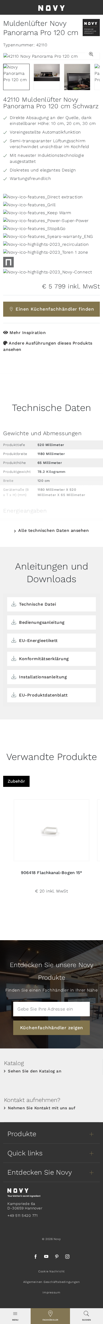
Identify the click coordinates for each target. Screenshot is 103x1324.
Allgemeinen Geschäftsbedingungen (51, 1282)
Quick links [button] (25, 1153)
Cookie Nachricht (51, 1271)
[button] (92, 54)
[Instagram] (67, 1257)
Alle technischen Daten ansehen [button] (53, 530)
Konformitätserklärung (44, 658)
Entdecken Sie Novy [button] (39, 1172)
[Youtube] (46, 1257)
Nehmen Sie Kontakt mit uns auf (41, 1108)
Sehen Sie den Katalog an (34, 1071)
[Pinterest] (57, 1257)
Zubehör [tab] (16, 781)
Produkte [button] (21, 1134)
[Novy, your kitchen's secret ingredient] (23, 1192)
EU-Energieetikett (38, 640)
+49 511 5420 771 (22, 1215)
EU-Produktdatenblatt (43, 695)
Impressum (51, 1292)
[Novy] (51, 7)
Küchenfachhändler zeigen (51, 1027)
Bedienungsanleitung (42, 622)
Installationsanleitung (43, 676)
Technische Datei (37, 604)
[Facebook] (35, 1257)
